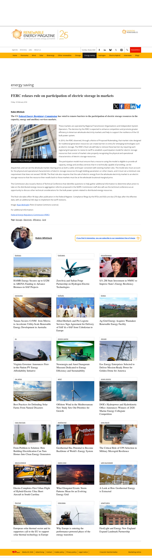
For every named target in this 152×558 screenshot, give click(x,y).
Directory (23, 50)
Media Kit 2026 (27, 552)
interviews (62, 503)
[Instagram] (121, 50)
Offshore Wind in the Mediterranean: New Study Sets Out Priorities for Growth (74, 407)
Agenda (15, 50)
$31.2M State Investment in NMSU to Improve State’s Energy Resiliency (118, 282)
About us (37, 50)
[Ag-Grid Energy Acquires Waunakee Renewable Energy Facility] (118, 308)
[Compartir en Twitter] (116, 106)
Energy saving (89, 55)
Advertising (40, 552)
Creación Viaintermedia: (109, 552)
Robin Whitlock (17, 112)
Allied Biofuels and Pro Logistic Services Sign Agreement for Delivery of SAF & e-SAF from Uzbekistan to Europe (75, 325)
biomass (18, 255)
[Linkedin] (105, 50)
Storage (78, 55)
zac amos (18, 379)
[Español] (130, 31)
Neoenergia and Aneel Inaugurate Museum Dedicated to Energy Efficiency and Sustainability (73, 367)
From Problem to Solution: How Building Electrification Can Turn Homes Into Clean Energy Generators (32, 451)
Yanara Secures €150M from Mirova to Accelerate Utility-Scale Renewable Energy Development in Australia (32, 324)
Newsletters (135, 50)
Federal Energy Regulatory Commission (38, 116)
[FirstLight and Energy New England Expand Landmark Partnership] (118, 520)
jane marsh (105, 422)
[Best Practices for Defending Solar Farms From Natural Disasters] (32, 394)
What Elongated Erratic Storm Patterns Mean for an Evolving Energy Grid (71, 491)
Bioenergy (50, 55)
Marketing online (134, 552)
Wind (34, 55)
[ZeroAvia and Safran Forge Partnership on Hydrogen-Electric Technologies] (75, 271)
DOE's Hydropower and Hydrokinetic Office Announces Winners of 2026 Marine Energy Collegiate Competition (118, 409)
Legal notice (83, 552)
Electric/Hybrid (114, 55)
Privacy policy (71, 552)
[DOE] (118, 394)
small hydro (105, 503)
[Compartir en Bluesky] (138, 106)
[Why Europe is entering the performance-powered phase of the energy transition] (75, 518)
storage (103, 339)
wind (60, 379)
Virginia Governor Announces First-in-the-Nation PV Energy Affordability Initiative (31, 367)
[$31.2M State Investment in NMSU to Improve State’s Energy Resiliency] (118, 270)
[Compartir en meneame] (127, 106)
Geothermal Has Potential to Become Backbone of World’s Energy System (74, 449)
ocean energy (106, 379)
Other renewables (64, 55)
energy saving (63, 339)
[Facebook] (99, 50)
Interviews (128, 55)
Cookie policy (59, 552)
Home (15, 55)
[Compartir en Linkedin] (133, 106)
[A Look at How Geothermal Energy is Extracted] (118, 479)
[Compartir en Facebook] (121, 106)
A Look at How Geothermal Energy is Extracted (117, 489)
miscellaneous (106, 255)
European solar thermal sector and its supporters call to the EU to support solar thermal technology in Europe (31, 531)
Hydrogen (102, 55)
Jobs (30, 50)
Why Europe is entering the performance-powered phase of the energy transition (73, 531)
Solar (41, 55)
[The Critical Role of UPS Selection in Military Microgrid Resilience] (118, 437)
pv (16, 339)
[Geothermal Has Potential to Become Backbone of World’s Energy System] (75, 437)
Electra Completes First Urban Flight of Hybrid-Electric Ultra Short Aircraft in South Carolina (31, 491)
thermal (18, 503)
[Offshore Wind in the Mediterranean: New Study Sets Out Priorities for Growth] (75, 396)
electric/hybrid (20, 463)
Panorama (24, 55)
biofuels (61, 296)
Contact (49, 552)
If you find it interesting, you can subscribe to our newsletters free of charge (105, 238)
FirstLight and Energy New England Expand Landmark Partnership (117, 530)
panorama (19, 296)
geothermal (62, 422)
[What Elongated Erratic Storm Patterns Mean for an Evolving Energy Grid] (75, 476)
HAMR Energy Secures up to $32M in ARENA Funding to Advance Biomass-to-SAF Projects (31, 283)
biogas (103, 296)
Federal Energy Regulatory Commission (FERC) (30, 215)
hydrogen (61, 255)
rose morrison (20, 422)
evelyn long (62, 463)
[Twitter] (116, 50)
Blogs (137, 55)
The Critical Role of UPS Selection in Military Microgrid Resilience (118, 449)
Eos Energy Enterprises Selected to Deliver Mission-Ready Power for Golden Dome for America (117, 367)
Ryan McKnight (23, 205)
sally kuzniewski (107, 463)
